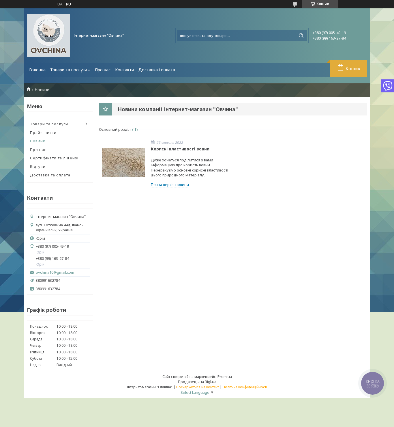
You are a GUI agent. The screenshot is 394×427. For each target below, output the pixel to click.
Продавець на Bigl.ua (197, 381)
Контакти (124, 69)
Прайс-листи (43, 132)
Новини (38, 140)
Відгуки (38, 166)
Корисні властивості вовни (180, 149)
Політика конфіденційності (245, 387)
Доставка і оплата (156, 69)
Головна (37, 69)
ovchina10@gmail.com (55, 272)
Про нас (102, 69)
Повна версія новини (170, 184)
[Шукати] (301, 35)
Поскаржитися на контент (197, 387)
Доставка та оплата (50, 175)
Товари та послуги (68, 69)
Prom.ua (224, 376)
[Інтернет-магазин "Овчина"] (48, 35)
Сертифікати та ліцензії (55, 158)
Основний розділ (115, 129)
